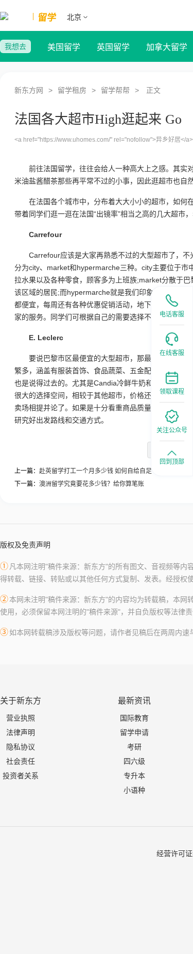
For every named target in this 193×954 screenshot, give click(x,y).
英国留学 (113, 47)
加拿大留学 (166, 47)
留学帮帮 (115, 90)
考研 (134, 747)
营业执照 (20, 718)
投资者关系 (21, 776)
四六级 (134, 761)
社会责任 (20, 761)
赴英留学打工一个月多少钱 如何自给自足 (95, 471)
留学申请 (134, 732)
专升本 (134, 776)
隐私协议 (20, 747)
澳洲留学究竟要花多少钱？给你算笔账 (91, 484)
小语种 (134, 790)
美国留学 (63, 47)
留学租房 (72, 90)
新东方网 (28, 90)
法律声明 (20, 732)
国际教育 (134, 718)
